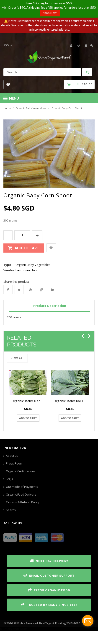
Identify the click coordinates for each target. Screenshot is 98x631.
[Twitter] (19, 289)
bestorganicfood (27, 270)
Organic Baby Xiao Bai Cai (29, 401)
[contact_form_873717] (87, 620)
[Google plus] (41, 289)
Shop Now (50, 13)
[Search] (87, 72)
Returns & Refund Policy (22, 502)
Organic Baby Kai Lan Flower (71, 401)
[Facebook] (8, 289)
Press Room (14, 463)
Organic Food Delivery (21, 494)
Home (7, 108)
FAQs (9, 479)
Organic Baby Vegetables (31, 108)
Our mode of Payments (22, 487)
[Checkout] (79, 45)
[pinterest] (30, 289)
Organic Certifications (21, 471)
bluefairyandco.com (14, 629)
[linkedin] (52, 289)
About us (12, 456)
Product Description (49, 306)
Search (11, 510)
